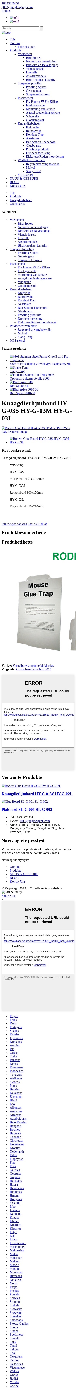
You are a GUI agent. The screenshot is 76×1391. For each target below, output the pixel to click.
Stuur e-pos (9, 895)
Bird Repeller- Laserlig (40, 79)
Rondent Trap (35, 134)
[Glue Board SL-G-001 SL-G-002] (25, 801)
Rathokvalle (33, 131)
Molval (30, 167)
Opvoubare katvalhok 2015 (33, 669)
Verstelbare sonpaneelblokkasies (33, 665)
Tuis (12, 39)
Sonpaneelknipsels (38, 94)
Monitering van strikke (40, 109)
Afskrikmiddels (36, 76)
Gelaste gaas (34, 90)
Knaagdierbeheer (29, 123)
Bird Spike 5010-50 (22, 393)
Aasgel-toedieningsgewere (43, 112)
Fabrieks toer (26, 46)
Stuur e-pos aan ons (14, 524)
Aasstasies (32, 138)
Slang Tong (33, 171)
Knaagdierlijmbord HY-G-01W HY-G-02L (37, 794)
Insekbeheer (25, 98)
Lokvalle (31, 72)
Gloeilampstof (35, 120)
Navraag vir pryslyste (15, 860)
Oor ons (15, 43)
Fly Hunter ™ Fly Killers (42, 101)
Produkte (15, 50)
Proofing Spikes (36, 87)
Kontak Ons (17, 186)
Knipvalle (32, 127)
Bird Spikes (33, 57)
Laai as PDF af (37, 524)
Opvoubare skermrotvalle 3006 (29, 378)
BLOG (14, 182)
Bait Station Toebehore (40, 142)
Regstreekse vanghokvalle (42, 164)
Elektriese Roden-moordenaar (45, 156)
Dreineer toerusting (38, 153)
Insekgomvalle (35, 105)
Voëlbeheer (25, 54)
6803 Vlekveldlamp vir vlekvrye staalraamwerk (40, 363)
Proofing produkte (37, 149)
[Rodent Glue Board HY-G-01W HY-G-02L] (31, 786)
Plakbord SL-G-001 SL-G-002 (27, 809)
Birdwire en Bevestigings (42, 65)
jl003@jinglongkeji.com (34, 821)
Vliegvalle (32, 116)
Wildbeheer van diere (31, 160)
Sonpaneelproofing (30, 83)
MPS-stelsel (25, 175)
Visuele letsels (35, 68)
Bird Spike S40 (19, 385)
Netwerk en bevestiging (41, 61)
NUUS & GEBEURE (24, 178)
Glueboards (33, 145)
